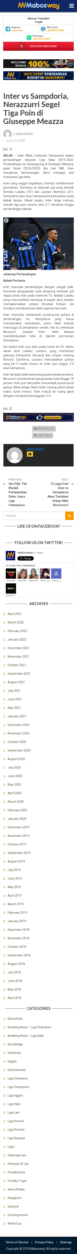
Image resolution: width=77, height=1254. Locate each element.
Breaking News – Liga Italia (26, 1035)
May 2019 (14, 887)
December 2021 (18, 648)
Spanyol (13, 1206)
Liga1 (11, 1146)
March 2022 (16, 622)
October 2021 (17, 665)
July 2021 (14, 690)
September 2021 (19, 673)
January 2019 (17, 921)
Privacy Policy (44, 1242)
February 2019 (17, 912)
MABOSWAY (24, 134)
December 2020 (18, 725)
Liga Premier (16, 1129)
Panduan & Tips (18, 1163)
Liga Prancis (16, 1121)
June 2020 (15, 776)
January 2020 (17, 818)
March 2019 (16, 904)
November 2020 (18, 733)
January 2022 (17, 639)
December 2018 (18, 929)
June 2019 (15, 878)
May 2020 (14, 784)
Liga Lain (13, 1112)
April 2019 (14, 895)
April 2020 (14, 793)
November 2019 (18, 835)
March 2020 (16, 801)
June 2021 (15, 699)
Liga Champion (18, 1078)
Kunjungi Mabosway (43, 46)
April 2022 (14, 614)
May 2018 (14, 989)
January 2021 (17, 716)
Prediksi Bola (16, 1172)
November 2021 (18, 656)
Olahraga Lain (17, 1155)
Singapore (15, 1198)
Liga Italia (44, 435)
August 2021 (16, 682)
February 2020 (17, 810)
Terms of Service (16, 1242)
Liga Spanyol (16, 1138)
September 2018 (19, 955)
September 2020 (19, 750)
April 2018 (14, 998)
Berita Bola (46, 428)
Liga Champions (18, 1087)
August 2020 (16, 759)
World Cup (14, 1223)
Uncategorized (18, 1215)
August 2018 (16, 964)
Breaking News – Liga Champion (29, 1027)
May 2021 (14, 707)
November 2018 (18, 938)
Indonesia (14, 1052)
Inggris (12, 1061)
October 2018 (17, 946)
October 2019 (17, 844)
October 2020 (17, 742)
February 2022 (17, 631)
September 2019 (19, 853)
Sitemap (66, 1242)
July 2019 (14, 870)
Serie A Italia (16, 1189)
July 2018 (14, 972)
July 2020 (14, 767)
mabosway (30, 552)
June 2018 (15, 981)
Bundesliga (15, 1044)
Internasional (16, 1070)
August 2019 (16, 861)
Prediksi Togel (17, 1181)
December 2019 (18, 827)
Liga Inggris (15, 1095)
